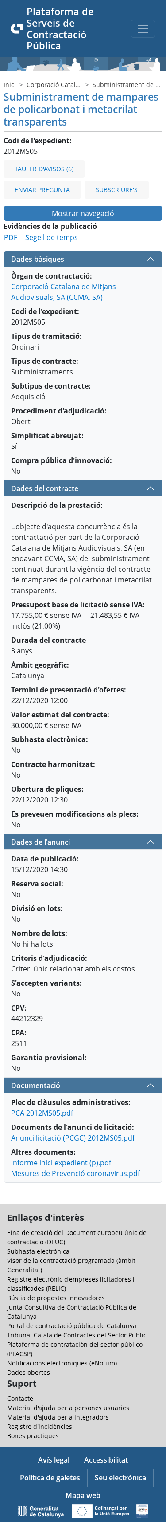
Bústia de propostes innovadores (56, 1298)
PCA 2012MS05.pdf (42, 1113)
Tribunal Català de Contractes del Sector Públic (77, 1335)
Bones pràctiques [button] (33, 1436)
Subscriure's (117, 189)
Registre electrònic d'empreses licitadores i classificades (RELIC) (71, 1284)
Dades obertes (28, 1372)
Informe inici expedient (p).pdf (61, 1163)
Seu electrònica (120, 1478)
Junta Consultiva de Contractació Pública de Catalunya (71, 1312)
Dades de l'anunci (40, 842)
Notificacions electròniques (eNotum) (62, 1363)
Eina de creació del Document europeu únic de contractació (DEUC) (77, 1237)
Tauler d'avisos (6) (44, 169)
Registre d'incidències (39, 1426)
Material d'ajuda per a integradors (58, 1417)
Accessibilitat (106, 1460)
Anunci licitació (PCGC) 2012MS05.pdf (73, 1138)
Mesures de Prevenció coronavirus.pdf (75, 1173)
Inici (10, 84)
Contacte (20, 1398)
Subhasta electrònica (38, 1251)
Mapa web (83, 1495)
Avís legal (53, 1460)
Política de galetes (50, 1478)
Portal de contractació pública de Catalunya (71, 1325)
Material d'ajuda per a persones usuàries (68, 1408)
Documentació (35, 1085)
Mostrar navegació (83, 213)
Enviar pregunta (42, 189)
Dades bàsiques (37, 259)
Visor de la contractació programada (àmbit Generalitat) (71, 1265)
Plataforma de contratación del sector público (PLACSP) (75, 1349)
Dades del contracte (44, 488)
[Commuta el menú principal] (143, 29)
